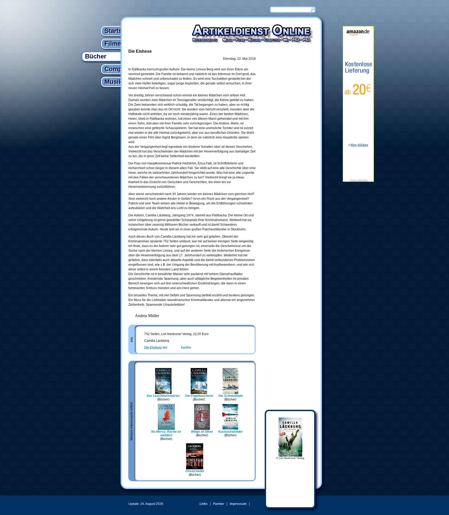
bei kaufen (167, 347)
